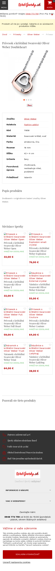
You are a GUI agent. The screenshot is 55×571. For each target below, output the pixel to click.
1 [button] (24, 100)
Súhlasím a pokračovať (27, 554)
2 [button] (26, 100)
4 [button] (31, 100)
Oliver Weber (30, 119)
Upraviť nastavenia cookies (16, 562)
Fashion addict (31, 124)
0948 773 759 (32, 14)
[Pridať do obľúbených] (24, 234)
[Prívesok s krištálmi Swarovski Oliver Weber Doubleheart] (27, 75)
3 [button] (28, 100)
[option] (27, 75)
